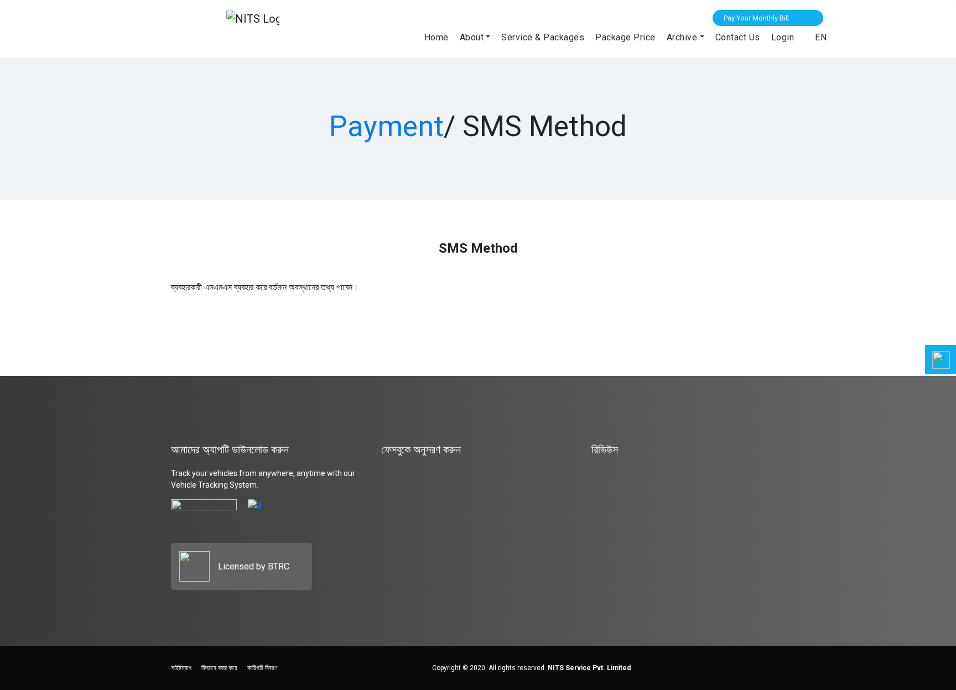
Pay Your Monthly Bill (756, 18)
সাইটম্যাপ (181, 668)
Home (436, 37)
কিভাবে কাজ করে (219, 668)
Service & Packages (542, 37)
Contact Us (737, 37)
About (472, 37)
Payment (386, 126)
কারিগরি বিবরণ (262, 668)
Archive (682, 37)
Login (782, 37)
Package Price (625, 37)
